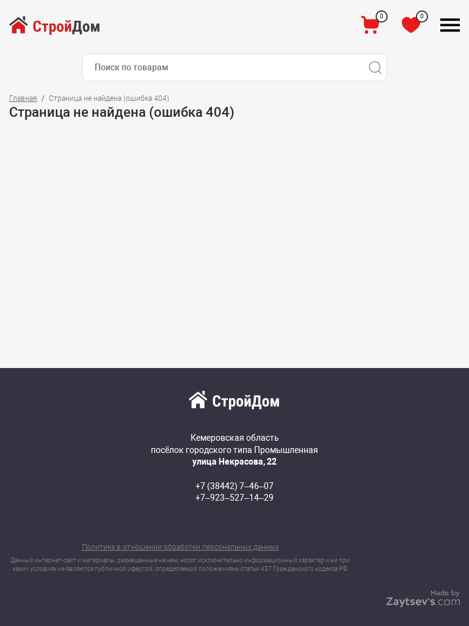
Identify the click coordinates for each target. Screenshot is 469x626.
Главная (23, 98)
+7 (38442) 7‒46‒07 (234, 486)
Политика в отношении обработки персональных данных (180, 547)
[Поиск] (375, 67)
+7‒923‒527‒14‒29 (234, 498)
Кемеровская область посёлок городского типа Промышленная (234, 449)
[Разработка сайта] (423, 604)
